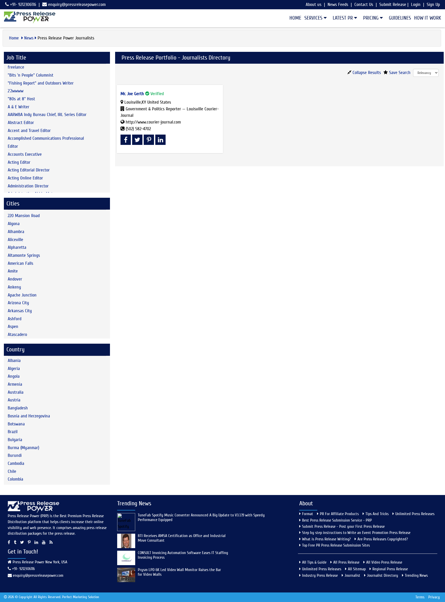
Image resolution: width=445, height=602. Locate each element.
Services (314, 18)
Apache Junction (22, 295)
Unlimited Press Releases (414, 514)
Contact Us (363, 4)
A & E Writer (18, 107)
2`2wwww (15, 91)
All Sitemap (357, 569)
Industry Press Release (320, 575)
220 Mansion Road (24, 215)
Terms (419, 597)
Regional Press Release (390, 569)
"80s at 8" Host (21, 99)
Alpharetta (17, 247)
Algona (14, 223)
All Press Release (346, 562)
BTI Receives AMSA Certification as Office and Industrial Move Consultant (182, 538)
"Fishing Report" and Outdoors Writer (41, 83)
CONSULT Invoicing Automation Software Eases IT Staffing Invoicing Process (183, 555)
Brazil (13, 431)
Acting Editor (19, 162)
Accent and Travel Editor (29, 130)
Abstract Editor (21, 122)
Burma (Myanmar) (23, 447)
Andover (15, 279)
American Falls (20, 263)
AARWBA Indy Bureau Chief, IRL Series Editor (47, 114)
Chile (12, 471)
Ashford (14, 318)
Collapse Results (366, 72)
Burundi (15, 455)
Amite (13, 271)
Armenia (15, 384)
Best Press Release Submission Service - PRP (337, 520)
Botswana (16, 424)
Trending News (416, 575)
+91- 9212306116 (22, 4)
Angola (14, 376)
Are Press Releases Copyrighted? (382, 539)
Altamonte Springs (24, 255)
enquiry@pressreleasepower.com (77, 4)
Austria (14, 400)
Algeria (14, 368)
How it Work (427, 18)
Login (416, 4)
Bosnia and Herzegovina (29, 416)
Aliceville (15, 239)
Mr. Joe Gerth (132, 93)
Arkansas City (20, 311)
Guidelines (400, 18)
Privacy (434, 597)
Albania (14, 360)
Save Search (399, 72)
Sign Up (433, 4)
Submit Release (392, 4)
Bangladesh (18, 408)
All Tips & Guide (314, 562)
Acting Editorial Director (29, 170)
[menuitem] (293, 18)
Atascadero (17, 334)
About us (313, 4)
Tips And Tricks (377, 514)
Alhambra (16, 231)
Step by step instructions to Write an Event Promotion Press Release (356, 532)
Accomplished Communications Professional (46, 138)
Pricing (371, 18)
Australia (15, 392)
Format (307, 514)
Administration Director (28, 186)
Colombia (15, 479)
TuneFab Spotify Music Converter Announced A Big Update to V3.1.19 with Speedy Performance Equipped (201, 517)
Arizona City (18, 303)
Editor (13, 146)
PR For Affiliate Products (339, 514)
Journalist (352, 575)
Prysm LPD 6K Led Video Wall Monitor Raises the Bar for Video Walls (179, 572)
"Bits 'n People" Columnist (30, 75)
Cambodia (16, 463)
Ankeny (14, 287)
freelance (16, 67)
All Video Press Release (384, 562)
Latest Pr (343, 18)
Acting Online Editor (25, 178)
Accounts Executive (25, 154)
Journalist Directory (382, 575)
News (28, 38)
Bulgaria (15, 439)
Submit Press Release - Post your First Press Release (343, 526)
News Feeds (338, 4)
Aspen (13, 326)
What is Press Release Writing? (326, 539)
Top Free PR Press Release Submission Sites (336, 545)
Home (295, 18)
